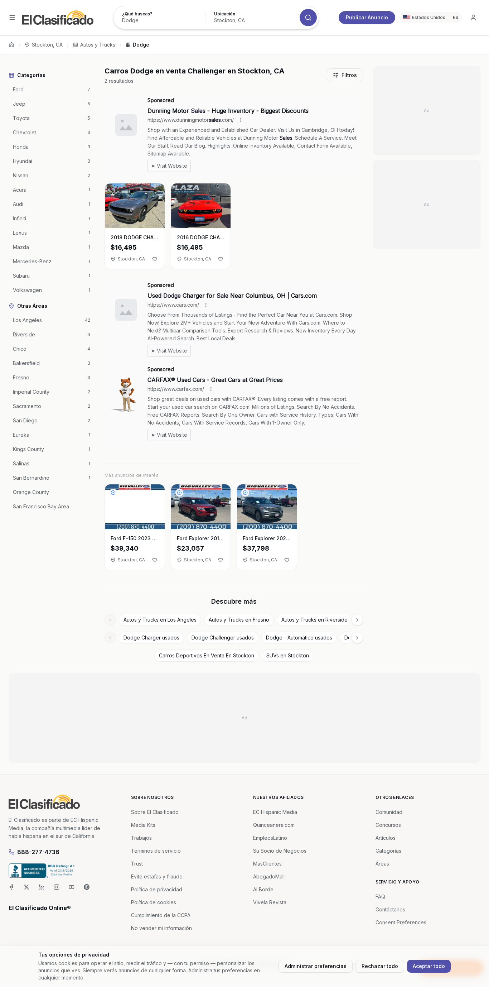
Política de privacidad (156, 889)
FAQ (380, 896)
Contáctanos (390, 909)
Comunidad (389, 812)
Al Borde (263, 889)
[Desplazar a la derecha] (357, 620)
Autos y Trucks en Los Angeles (160, 620)
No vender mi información (161, 928)
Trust (137, 864)
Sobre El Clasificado (155, 812)
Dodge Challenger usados (223, 637)
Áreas (382, 864)
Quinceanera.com (274, 825)
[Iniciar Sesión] (473, 17)
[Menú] (12, 17)
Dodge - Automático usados (299, 637)
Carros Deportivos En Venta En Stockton (206, 655)
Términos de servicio (156, 851)
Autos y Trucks (97, 45)
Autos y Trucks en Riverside (314, 620)
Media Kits (143, 825)
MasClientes (267, 864)
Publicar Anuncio (367, 17)
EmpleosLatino (270, 838)
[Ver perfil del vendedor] (113, 493)
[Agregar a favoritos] (154, 259)
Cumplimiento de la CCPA (160, 915)
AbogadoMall (269, 876)
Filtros (349, 75)
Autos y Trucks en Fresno (239, 620)
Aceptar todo (429, 966)
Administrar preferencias (316, 966)
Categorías (388, 851)
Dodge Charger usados (151, 637)
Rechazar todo (380, 966)
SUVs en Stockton (287, 655)
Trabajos (141, 838)
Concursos (388, 825)
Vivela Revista (269, 902)
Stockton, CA (47, 45)
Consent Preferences (401, 922)
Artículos (386, 838)
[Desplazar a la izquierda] (110, 620)
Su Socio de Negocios (279, 851)
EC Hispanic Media (275, 812)
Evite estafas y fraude (157, 876)
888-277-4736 (38, 852)
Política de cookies (153, 902)
